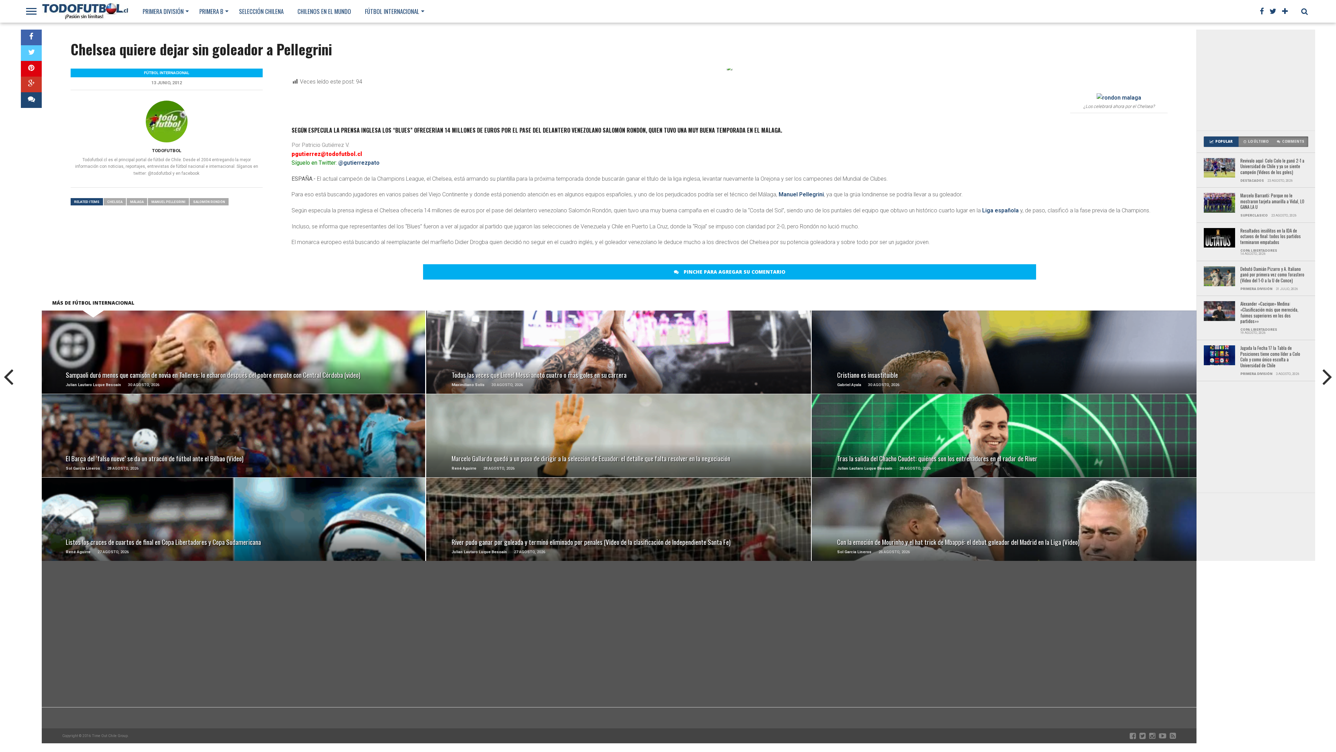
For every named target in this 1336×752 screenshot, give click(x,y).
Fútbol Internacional (392, 11)
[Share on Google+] (31, 84)
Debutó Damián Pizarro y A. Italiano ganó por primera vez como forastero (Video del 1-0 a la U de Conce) (1272, 275)
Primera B (211, 11)
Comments (1293, 141)
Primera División (163, 11)
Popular (1224, 141)
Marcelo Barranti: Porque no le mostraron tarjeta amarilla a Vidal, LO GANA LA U (1272, 201)
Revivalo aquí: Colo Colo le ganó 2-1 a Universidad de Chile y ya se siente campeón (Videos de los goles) (1272, 166)
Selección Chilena (261, 11)
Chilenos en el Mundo (324, 11)
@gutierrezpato (359, 162)
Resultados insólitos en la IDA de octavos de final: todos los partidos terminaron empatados (1270, 236)
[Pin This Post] (31, 69)
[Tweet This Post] (31, 53)
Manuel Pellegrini (801, 194)
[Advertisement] (1256, 80)
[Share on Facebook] (31, 37)
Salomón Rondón (209, 202)
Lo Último (1258, 141)
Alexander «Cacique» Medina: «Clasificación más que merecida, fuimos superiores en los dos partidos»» (1269, 312)
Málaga (137, 202)
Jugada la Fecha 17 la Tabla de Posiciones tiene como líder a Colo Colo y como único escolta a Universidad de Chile (1270, 357)
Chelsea (114, 202)
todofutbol (166, 150)
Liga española (1000, 210)
